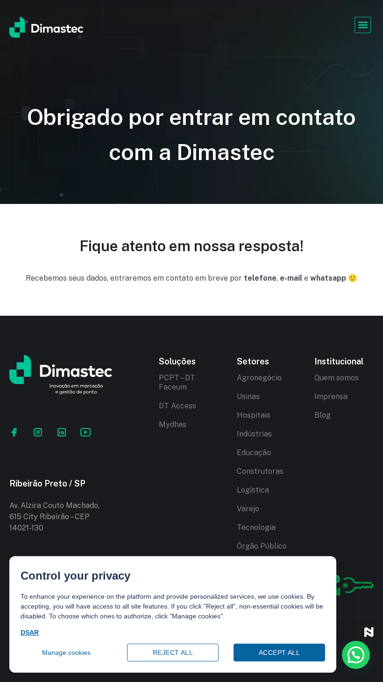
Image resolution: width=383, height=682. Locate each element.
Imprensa (331, 396)
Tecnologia (256, 527)
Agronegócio (259, 377)
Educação (254, 452)
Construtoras (260, 471)
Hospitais (253, 415)
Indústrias (254, 433)
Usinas (248, 396)
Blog (322, 415)
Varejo (248, 508)
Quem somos (336, 377)
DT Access (177, 405)
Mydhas (172, 424)
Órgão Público (262, 546)
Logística (253, 490)
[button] (363, 25)
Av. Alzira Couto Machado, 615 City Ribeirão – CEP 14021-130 (54, 516)
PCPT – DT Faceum (177, 382)
